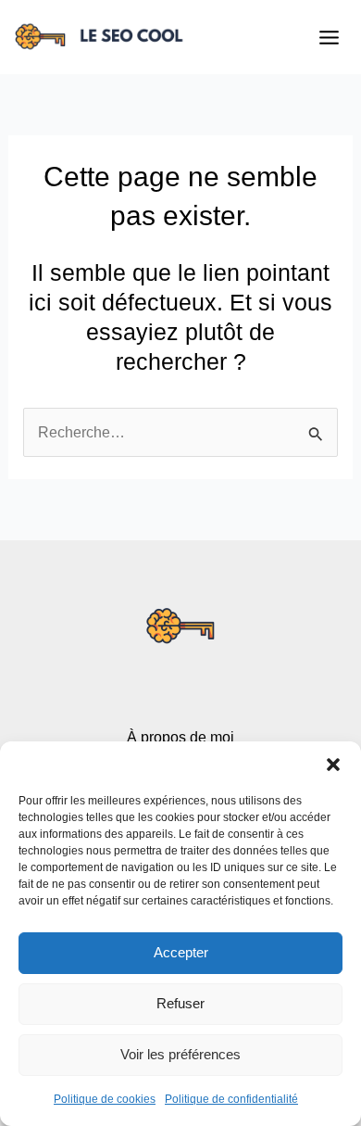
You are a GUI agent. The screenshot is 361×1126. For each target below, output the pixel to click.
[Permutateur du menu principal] (328, 37)
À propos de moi (180, 736)
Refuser (180, 1003)
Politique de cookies (105, 1099)
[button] (333, 764)
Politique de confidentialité (231, 1099)
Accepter (181, 952)
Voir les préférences (180, 1054)
